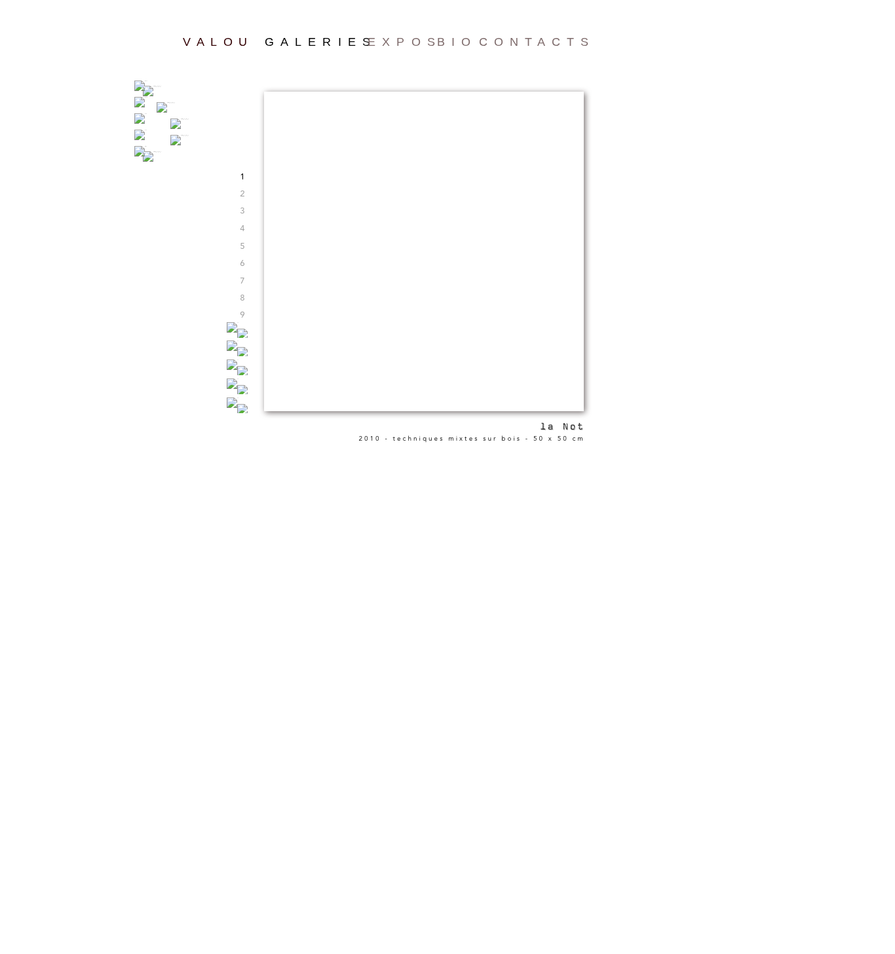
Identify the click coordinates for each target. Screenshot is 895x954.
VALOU (218, 41)
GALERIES (321, 41)
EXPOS (405, 41)
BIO (457, 41)
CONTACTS (537, 41)
